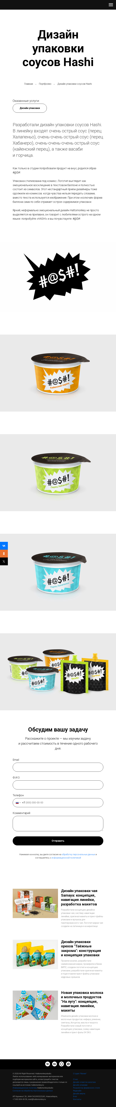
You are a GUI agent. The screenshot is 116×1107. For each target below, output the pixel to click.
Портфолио (45, 83)
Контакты (77, 1099)
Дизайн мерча (79, 1094)
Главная (28, 83)
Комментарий (21, 813)
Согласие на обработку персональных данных (33, 1091)
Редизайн (77, 1091)
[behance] (54, 1064)
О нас (75, 1079)
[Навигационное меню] (111, 4)
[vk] (47, 1064)
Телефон (18, 795)
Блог (75, 1096)
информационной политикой (66, 858)
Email (16, 759)
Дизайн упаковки (80, 1085)
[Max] (68, 1064)
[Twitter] (4, 561)
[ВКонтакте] (4, 546)
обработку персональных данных (78, 854)
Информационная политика (25, 1088)
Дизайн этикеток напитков (84, 1082)
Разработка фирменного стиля (86, 1088)
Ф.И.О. (16, 777)
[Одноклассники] (4, 553)
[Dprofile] (61, 1064)
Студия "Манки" (80, 1074)
